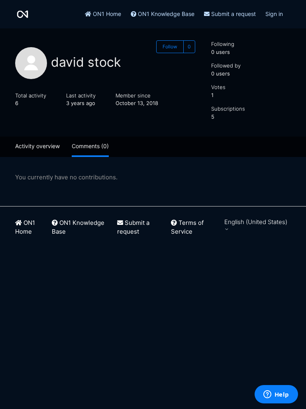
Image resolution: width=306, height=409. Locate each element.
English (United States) (255, 222)
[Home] (22, 14)
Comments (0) (90, 146)
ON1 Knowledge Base (165, 13)
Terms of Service (187, 227)
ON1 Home (106, 13)
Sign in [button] (274, 13)
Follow (170, 47)
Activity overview (37, 146)
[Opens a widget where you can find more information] (276, 395)
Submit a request (233, 13)
